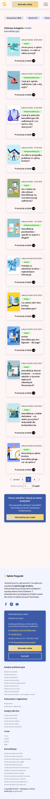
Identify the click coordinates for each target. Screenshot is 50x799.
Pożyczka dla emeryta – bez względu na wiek (19, 694)
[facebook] (5, 604)
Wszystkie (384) (14, 18)
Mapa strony (8, 703)
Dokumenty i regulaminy (12, 706)
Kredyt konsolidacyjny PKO (13, 753)
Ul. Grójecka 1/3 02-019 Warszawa (22, 630)
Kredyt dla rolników (10, 672)
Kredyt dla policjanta (11, 686)
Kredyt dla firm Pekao (11, 724)
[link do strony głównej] (6, 5)
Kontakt (25, 656)
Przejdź (36, 486)
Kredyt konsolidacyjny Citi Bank (15, 779)
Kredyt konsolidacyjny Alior (13, 756)
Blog (5, 744)
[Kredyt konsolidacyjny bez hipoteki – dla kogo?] (25, 339)
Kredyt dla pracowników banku (14, 683)
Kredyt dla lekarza (10, 675)
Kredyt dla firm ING (10, 718)
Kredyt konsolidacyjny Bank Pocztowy (17, 776)
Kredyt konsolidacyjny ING (13, 765)
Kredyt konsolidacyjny (31, 78)
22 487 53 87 (16, 634)
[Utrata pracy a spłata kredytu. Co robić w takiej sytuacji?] (25, 50)
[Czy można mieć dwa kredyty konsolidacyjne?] (25, 305)
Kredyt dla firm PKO (11, 715)
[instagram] (11, 604)
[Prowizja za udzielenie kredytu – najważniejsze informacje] (25, 270)
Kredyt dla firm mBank (12, 721)
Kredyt (26, 44)
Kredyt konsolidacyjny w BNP (14, 762)
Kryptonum (17, 791)
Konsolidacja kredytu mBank (14, 773)
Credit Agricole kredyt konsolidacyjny (16, 768)
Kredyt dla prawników (11, 680)
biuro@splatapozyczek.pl (24, 642)
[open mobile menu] (46, 4)
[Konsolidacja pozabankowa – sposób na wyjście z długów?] (25, 233)
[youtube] (17, 604)
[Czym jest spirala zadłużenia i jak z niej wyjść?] (25, 84)
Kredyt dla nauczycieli (12, 689)
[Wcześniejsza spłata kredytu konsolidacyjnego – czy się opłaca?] (25, 457)
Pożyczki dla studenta (11, 691)
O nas (6, 736)
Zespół (6, 739)
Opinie (6, 742)
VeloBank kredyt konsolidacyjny (15, 770)
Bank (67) (33, 18)
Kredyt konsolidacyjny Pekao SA (15, 784)
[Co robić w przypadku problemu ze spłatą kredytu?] (25, 157)
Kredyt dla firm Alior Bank (13, 727)
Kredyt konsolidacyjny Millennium (16, 782)
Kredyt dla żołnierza (11, 677)
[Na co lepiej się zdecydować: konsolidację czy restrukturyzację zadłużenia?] (25, 194)
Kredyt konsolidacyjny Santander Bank (17, 759)
